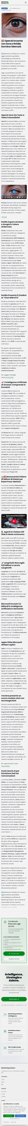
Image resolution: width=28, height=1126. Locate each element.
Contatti (3, 1096)
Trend (2, 1079)
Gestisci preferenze (14, 1118)
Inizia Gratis (13, 999)
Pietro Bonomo (7, 10)
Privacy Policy (6, 1122)
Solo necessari (20, 1116)
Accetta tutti (9, 1116)
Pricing (3, 1094)
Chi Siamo (3, 1091)
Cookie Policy (13, 1122)
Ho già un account (14, 959)
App (2, 1084)
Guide (2, 1082)
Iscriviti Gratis (15, 953)
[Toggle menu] (25, 2)
